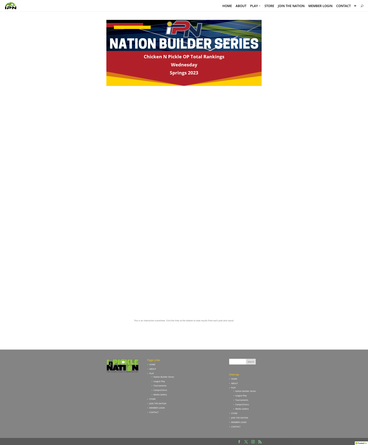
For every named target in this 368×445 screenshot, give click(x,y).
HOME (227, 6)
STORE (269, 6)
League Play (159, 381)
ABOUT (241, 6)
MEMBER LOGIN (320, 6)
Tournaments (160, 385)
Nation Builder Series (164, 376)
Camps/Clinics (160, 390)
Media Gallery (160, 394)
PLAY (254, 6)
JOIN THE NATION (291, 6)
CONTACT (343, 6)
